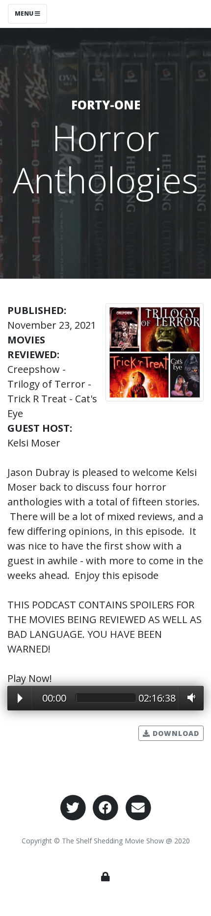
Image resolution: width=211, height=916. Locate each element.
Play (20, 698)
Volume (188, 698)
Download (174, 733)
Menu (25, 13)
